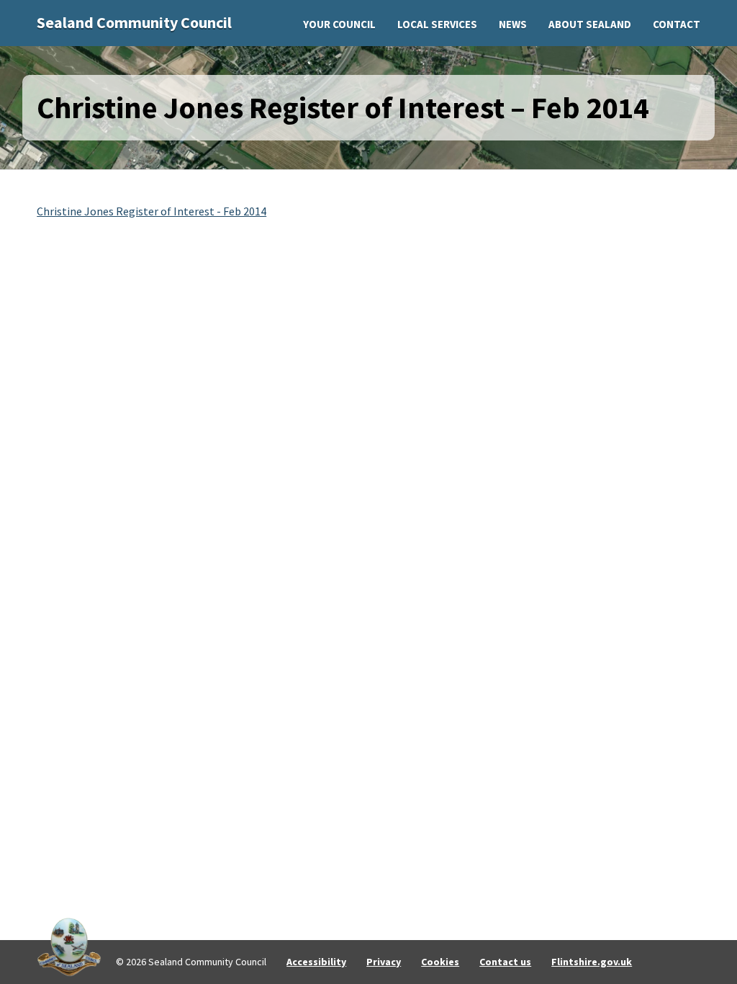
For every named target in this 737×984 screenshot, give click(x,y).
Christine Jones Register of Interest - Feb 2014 (151, 211)
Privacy (383, 961)
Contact (676, 24)
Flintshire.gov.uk (591, 961)
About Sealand (589, 24)
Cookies (440, 961)
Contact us (505, 961)
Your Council (339, 24)
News (513, 24)
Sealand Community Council (134, 22)
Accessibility (316, 961)
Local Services (437, 24)
